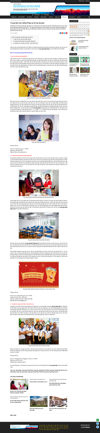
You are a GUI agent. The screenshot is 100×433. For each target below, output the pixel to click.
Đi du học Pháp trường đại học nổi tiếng (57, 409)
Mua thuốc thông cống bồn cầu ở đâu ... (74, 75)
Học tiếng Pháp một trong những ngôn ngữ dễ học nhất (57, 384)
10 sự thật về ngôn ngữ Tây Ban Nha (83, 41)
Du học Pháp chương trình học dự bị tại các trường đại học (19, 401)
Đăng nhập (82, 0)
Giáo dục (64, 17)
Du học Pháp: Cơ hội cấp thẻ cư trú (38, 381)
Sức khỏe (29, 17)
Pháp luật (57, 17)
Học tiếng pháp (22, 20)
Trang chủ (13, 17)
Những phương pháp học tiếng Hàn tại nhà (84, 64)
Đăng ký (88, 0)
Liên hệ (78, 17)
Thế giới (36, 17)
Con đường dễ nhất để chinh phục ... (73, 64)
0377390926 (86, 427)
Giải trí (50, 17)
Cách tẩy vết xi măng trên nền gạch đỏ (84, 75)
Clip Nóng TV (72, 17)
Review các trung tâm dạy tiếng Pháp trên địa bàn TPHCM (18, 392)
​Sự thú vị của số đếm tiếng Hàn (77, 37)
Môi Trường (21, 17)
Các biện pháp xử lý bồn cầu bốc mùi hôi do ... (83, 47)
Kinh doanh (43, 17)
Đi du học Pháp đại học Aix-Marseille (36, 409)
